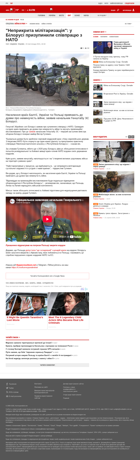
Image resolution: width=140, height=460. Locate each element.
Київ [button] (7, 10)
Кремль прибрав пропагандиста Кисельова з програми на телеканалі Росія (42, 346)
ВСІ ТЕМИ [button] (128, 24)
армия (39, 283)
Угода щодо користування (72, 394)
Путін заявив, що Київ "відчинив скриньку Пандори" (32, 352)
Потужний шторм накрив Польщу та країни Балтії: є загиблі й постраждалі (41, 355)
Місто (61, 15)
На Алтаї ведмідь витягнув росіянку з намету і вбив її (32, 358)
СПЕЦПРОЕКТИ (129, 3)
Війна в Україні (47, 24)
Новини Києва (35, 24)
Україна (52, 15)
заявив (32, 131)
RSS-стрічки (13, 392)
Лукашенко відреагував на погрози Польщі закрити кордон (35, 245)
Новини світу (98, 32)
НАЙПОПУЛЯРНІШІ (116, 3)
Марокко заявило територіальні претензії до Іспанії (31, 343)
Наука (86, 15)
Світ (69, 15)
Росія (22, 20)
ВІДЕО (100, 3)
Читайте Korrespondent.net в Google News (47, 276)
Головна (41, 15)
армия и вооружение (16, 283)
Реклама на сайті (41, 387)
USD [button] (23, 10)
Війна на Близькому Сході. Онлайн (111, 62)
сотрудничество (47, 283)
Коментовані (114, 37)
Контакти (38, 384)
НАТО (26, 283)
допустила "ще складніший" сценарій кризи (45, 250)
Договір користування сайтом (73, 384)
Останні (95, 37)
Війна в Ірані (33, 23)
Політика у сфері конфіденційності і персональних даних (70, 389)
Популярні (103, 37)
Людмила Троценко (17, 44)
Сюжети (96, 80)
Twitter (11, 388)
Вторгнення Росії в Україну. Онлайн (118, 94)
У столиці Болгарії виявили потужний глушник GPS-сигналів (35, 349)
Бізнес (77, 15)
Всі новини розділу (12, 20)
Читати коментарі (47, 365)
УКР (11, 3)
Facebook (12, 384)
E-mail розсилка (15, 396)
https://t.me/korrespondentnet (25, 267)
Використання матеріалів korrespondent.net (44, 392)
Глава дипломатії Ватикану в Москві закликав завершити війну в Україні (123, 45)
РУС (7, 3)
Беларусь (32, 283)
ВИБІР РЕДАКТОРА (100, 136)
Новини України (98, 169)
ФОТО (106, 3)
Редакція (66, 398)
